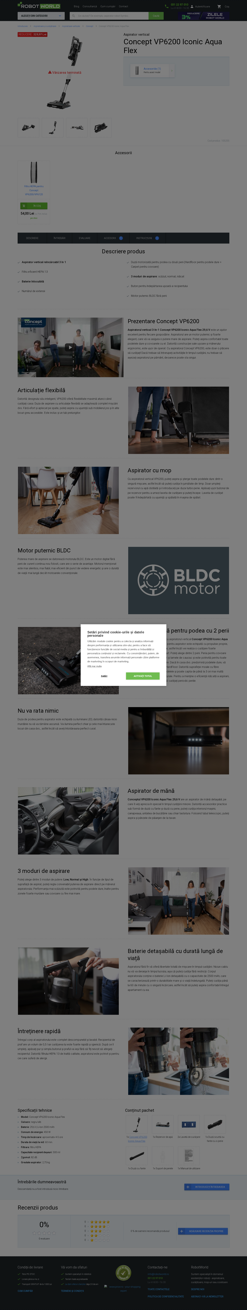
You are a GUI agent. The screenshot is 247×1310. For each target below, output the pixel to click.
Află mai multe (94, 666)
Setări (104, 676)
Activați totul (143, 676)
